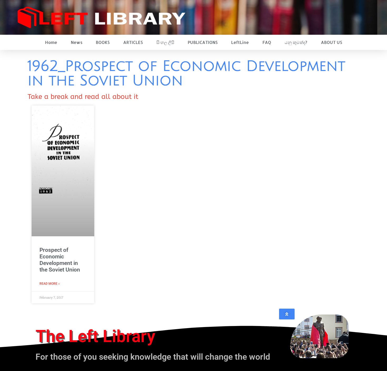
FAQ (266, 42)
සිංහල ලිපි (165, 42)
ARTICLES (133, 42)
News (76, 42)
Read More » (49, 283)
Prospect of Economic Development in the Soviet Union (59, 260)
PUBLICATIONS (202, 42)
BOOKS (103, 42)
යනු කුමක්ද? (296, 42)
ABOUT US (331, 42)
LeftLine (240, 42)
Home (51, 42)
